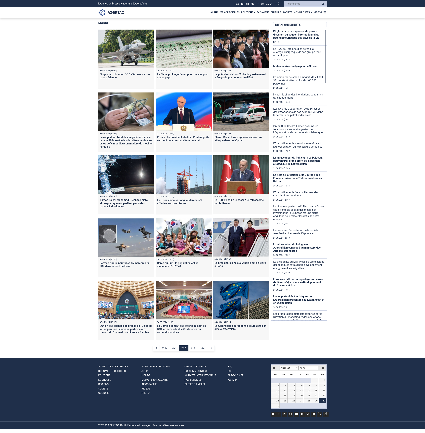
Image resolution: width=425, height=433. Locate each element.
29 (316, 400)
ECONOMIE (263, 12)
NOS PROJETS (302, 12)
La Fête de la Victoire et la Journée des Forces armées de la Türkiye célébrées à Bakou (297, 178)
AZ (237, 3)
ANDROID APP (236, 375)
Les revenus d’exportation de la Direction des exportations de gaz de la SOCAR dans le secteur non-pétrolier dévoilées (298, 112)
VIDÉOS (318, 12)
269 (203, 348)
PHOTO (145, 392)
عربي (269, 3)
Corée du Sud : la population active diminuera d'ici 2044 (177, 264)
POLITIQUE (247, 12)
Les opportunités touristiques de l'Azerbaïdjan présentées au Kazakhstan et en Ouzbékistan (298, 299)
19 (293, 395)
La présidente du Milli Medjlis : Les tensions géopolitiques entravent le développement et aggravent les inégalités (298, 265)
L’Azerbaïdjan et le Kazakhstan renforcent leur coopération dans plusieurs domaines (297, 145)
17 (277, 395)
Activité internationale (200, 375)
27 (301, 400)
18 (285, 395)
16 (324, 390)
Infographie (149, 384)
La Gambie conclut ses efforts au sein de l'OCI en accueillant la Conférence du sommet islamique (181, 329)
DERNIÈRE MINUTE (287, 24)
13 (301, 390)
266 (174, 348)
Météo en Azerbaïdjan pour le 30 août (295, 66)
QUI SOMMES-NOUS (195, 371)
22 (316, 395)
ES (262, 3)
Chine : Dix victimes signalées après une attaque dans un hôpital (238, 139)
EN (247, 3)
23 (324, 395)
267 (183, 348)
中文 (277, 3)
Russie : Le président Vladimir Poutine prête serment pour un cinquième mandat (183, 139)
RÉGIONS (103, 384)
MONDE (145, 375)
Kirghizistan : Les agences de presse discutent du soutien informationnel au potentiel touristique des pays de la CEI (296, 34)
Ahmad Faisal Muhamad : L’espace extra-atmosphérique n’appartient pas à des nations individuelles (124, 203)
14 (308, 390)
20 (301, 395)
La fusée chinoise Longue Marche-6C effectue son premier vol (179, 202)
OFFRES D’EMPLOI (194, 384)
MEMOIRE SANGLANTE (154, 379)
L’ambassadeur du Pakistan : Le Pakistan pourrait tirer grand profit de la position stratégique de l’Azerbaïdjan (298, 161)
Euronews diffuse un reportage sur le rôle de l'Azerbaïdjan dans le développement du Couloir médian (298, 282)
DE (252, 3)
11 (285, 390)
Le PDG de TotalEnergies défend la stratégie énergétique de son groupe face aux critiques (297, 52)
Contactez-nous (195, 366)
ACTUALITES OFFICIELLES (225, 12)
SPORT (145, 371)
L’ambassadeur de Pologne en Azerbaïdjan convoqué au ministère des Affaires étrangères (297, 247)
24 (277, 400)
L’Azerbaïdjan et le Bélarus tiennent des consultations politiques (295, 194)
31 (277, 405)
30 (324, 400)
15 (316, 390)
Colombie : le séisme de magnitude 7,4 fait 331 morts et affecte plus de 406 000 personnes (298, 80)
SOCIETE (287, 12)
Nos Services (193, 379)
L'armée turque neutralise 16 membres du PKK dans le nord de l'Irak (125, 264)
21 (308, 395)
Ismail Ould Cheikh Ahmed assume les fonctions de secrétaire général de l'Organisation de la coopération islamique (298, 129)
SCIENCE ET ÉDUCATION (155, 366)
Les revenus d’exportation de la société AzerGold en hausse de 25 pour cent (295, 232)
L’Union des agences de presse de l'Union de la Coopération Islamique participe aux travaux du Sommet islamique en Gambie (126, 329)
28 (308, 400)
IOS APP (232, 379)
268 (193, 348)
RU (242, 3)
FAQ (230, 366)
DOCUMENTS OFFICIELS (112, 371)
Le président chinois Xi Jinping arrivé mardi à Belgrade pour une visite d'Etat (240, 76)
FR (257, 3)
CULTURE (276, 12)
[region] (300, 175)
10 (277, 390)
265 (164, 348)
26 (293, 400)
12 (293, 390)
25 (285, 400)
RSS (230, 371)
